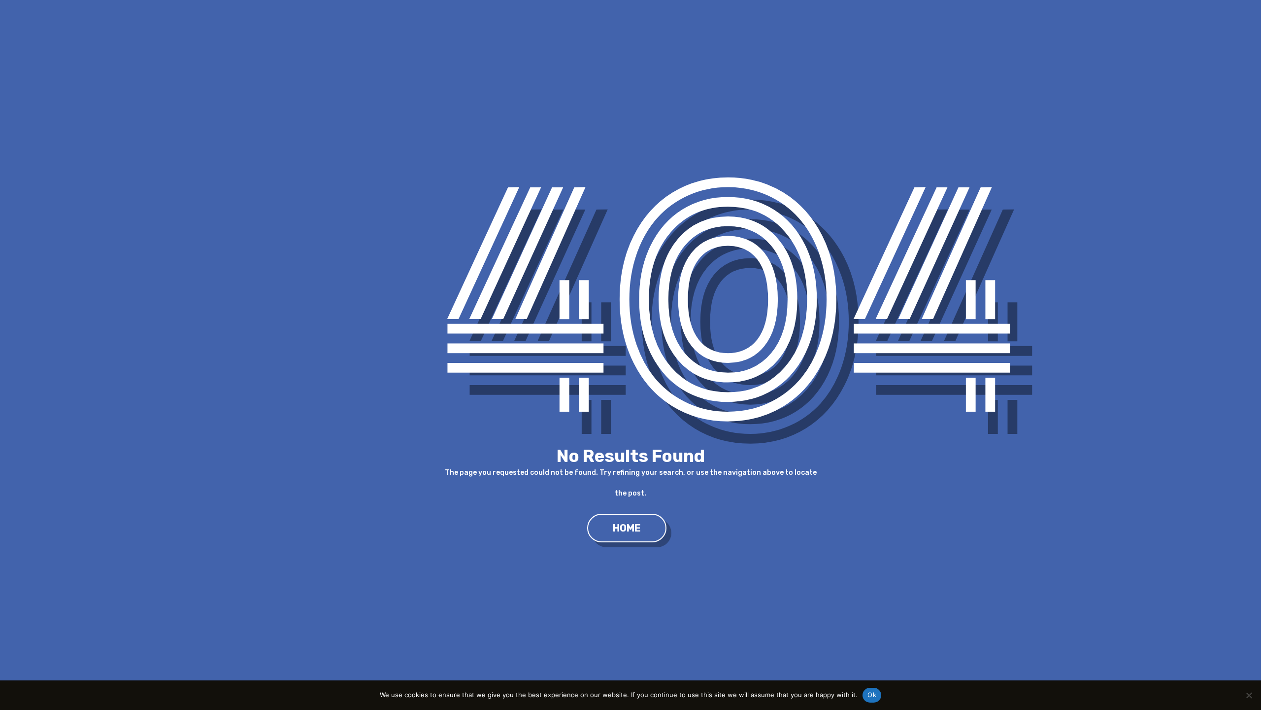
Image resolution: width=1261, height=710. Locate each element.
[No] (1249, 695)
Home (627, 528)
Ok (871, 695)
